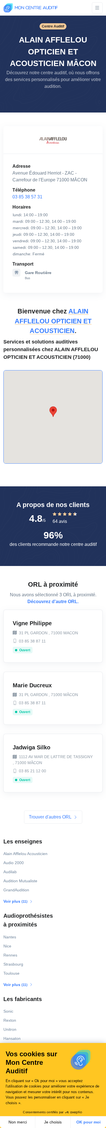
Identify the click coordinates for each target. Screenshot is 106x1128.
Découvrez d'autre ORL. (53, 601)
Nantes (9, 937)
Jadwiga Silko (31, 747)
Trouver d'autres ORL (50, 817)
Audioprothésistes (28, 920)
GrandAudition (16, 890)
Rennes (10, 955)
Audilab (10, 872)
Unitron (9, 1029)
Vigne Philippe (32, 623)
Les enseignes (22, 841)
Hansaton (12, 1038)
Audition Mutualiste (20, 881)
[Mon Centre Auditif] (30, 7)
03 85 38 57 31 (27, 196)
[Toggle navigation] (97, 7)
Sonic (8, 1011)
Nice (7, 946)
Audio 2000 (13, 862)
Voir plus (15, 901)
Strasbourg (13, 964)
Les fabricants (22, 999)
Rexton (9, 1020)
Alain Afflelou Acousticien (25, 853)
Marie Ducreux (32, 685)
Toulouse (11, 973)
